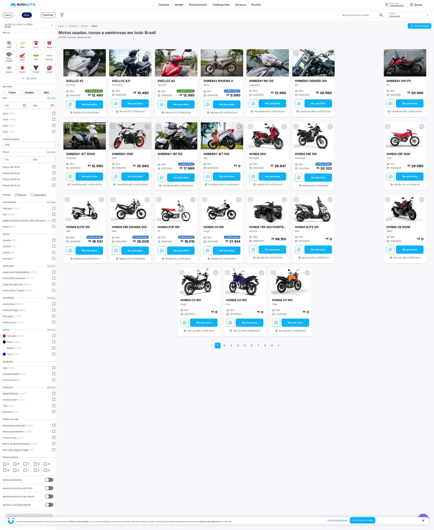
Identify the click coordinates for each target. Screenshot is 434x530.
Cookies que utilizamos (337, 520)
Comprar (164, 4)
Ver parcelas (89, 104)
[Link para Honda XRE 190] (313, 136)
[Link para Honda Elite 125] (84, 209)
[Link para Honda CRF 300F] (405, 136)
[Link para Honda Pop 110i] (176, 209)
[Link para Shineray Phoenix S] (222, 62)
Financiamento (198, 4)
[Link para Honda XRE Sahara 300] (130, 209)
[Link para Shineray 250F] (130, 136)
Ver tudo (51, 98)
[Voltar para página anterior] (211, 345)
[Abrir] (52, 25)
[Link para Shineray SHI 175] (405, 62)
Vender (179, 4)
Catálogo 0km (221, 4)
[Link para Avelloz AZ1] (130, 62)
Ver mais (31, 78)
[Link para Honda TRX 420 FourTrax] (267, 209)
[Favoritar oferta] (101, 53)
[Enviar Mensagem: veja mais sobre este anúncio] (70, 104)
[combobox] (25, 26)
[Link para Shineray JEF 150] (176, 136)
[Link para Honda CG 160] (222, 209)
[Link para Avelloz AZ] (84, 62)
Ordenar (392, 13)
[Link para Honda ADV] (267, 136)
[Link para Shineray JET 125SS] (84, 136)
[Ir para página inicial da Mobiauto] (23, 5)
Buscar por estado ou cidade (19, 24)
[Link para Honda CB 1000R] (405, 209)
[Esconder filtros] (62, 15)
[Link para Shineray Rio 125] (267, 62)
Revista (256, 4)
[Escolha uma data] (24, 105)
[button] (8, 15)
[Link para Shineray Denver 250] (313, 62)
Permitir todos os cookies (362, 520)
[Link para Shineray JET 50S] (222, 136)
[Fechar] (423, 520)
